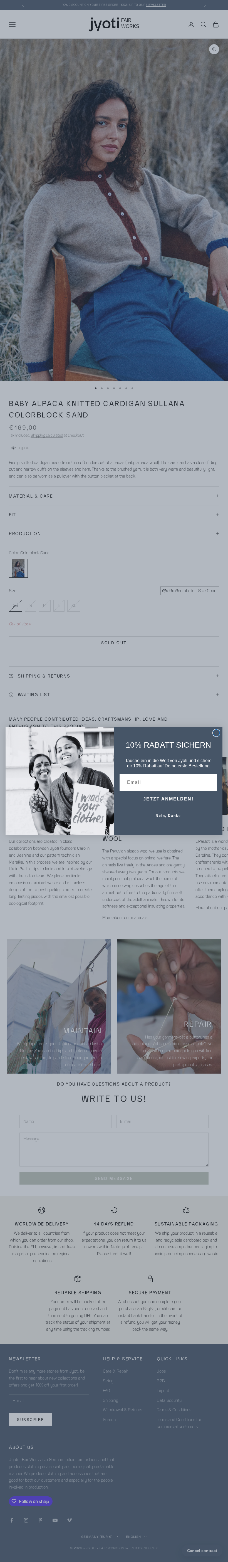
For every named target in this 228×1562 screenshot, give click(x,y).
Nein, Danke (168, 816)
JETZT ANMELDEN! (168, 799)
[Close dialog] (216, 733)
